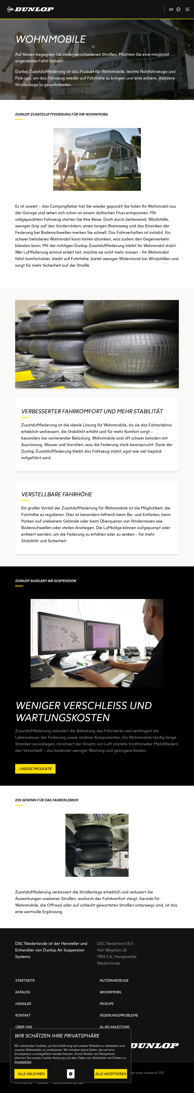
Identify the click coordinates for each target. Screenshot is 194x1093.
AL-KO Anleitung (114, 1027)
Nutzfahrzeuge (114, 980)
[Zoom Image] (97, 344)
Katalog (22, 992)
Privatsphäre (22, 1062)
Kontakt (22, 1015)
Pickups (106, 1003)
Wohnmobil (111, 992)
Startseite (25, 980)
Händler (23, 1003)
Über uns (23, 1027)
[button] (187, 9)
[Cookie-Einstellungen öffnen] (71, 1074)
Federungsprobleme (119, 1015)
